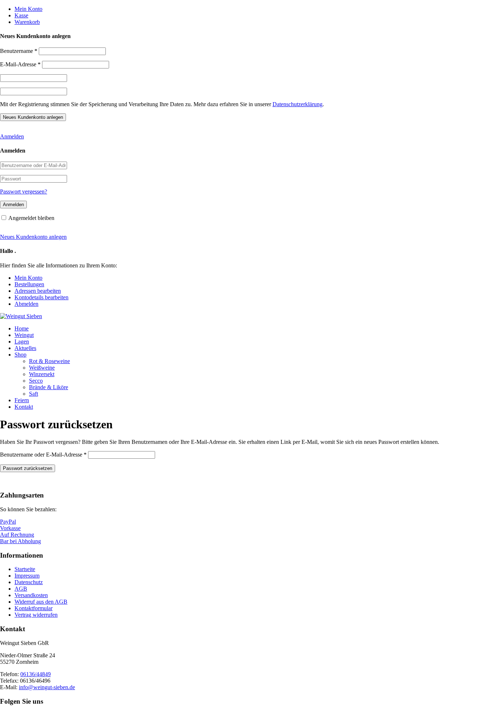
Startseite (24, 569)
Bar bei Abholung (20, 541)
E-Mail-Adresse (20, 64)
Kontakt (23, 407)
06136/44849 (35, 674)
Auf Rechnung (17, 535)
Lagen (21, 341)
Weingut (24, 335)
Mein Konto (28, 9)
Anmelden (12, 136)
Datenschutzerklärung (298, 104)
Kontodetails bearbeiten (41, 297)
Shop (20, 354)
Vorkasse (10, 528)
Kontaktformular (33, 608)
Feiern (21, 400)
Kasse (21, 15)
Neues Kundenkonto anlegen (33, 237)
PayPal (8, 522)
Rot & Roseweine (49, 361)
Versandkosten (31, 595)
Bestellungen (29, 284)
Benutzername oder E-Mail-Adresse (43, 454)
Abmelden (26, 304)
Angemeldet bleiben (31, 218)
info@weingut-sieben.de (47, 687)
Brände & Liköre (48, 387)
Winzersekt (41, 374)
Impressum (26, 575)
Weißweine (42, 368)
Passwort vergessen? (23, 191)
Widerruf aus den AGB (40, 602)
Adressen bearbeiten (37, 291)
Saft (33, 394)
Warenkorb (27, 22)
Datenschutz (28, 582)
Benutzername (18, 51)
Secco (36, 381)
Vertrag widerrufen (36, 615)
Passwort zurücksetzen (27, 468)
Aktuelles (25, 348)
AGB (20, 589)
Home (21, 328)
